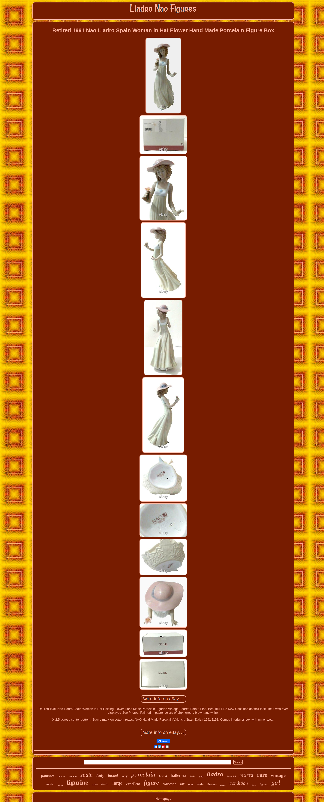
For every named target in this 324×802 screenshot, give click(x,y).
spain (86, 775)
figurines (47, 776)
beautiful (231, 776)
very (125, 776)
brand (163, 776)
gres (190, 784)
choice (95, 784)
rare (262, 775)
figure (151, 782)
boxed (113, 775)
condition (239, 783)
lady (100, 775)
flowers (212, 784)
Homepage (163, 798)
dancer (61, 776)
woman (73, 776)
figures (264, 784)
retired (246, 775)
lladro (215, 774)
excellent (133, 784)
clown (254, 785)
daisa (60, 785)
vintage (278, 775)
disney (223, 785)
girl (276, 782)
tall (182, 784)
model (50, 784)
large (117, 783)
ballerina (178, 775)
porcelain (143, 774)
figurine (77, 782)
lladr (192, 776)
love (201, 776)
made (200, 784)
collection (169, 784)
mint (105, 783)
